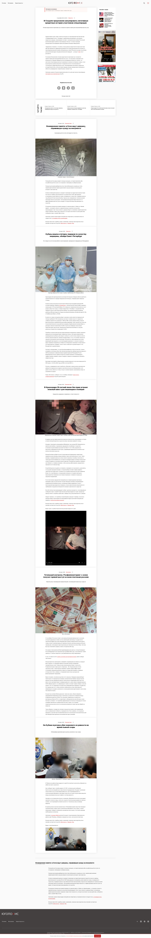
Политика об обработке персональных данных (93, 932)
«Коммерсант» (62, 305)
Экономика (68, 572)
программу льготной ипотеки (52, 73)
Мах (73, 223)
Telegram (69, 223)
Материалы (10, 3)
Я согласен (97, 936)
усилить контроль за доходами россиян (66, 656)
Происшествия (68, 123)
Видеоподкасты (19, 3)
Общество (70, 17)
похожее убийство (55, 815)
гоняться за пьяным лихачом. (57, 500)
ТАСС (79, 51)
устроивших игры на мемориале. (59, 218)
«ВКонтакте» (63, 223)
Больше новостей (66, 96)
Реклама (4, 3)
